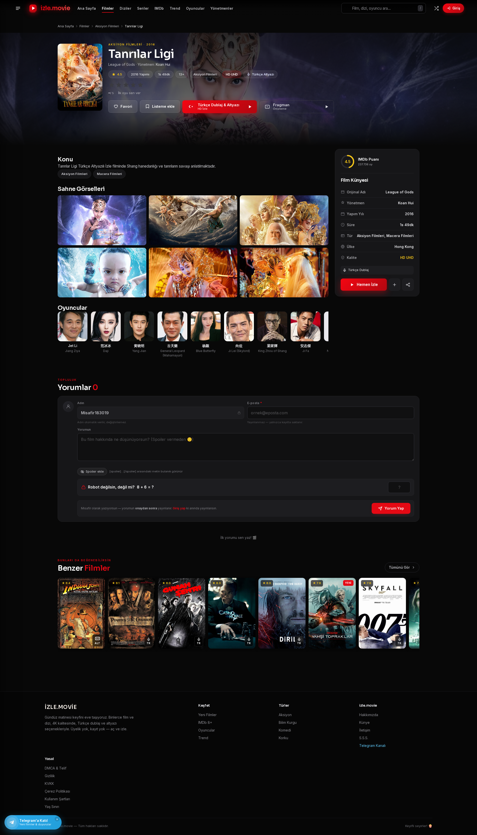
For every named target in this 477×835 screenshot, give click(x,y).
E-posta (254, 403)
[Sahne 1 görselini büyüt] (102, 220)
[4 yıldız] (133, 85)
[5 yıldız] (140, 85)
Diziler (125, 8)
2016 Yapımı (140, 74)
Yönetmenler (221, 8)
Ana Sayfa (87, 8)
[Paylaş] (408, 284)
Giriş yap (179, 508)
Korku (283, 738)
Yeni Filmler (207, 715)
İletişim (364, 730)
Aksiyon (285, 715)
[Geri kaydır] (61, 246)
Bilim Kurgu (288, 722)
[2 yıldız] (119, 85)
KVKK (49, 783)
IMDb (159, 8)
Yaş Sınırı (52, 806)
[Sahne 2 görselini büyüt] (193, 220)
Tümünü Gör (399, 567)
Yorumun (84, 429)
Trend (175, 8)
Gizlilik (50, 776)
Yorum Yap (394, 508)
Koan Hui (163, 64)
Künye (364, 722)
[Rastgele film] (436, 8)
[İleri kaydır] (325, 246)
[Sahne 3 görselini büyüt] (284, 220)
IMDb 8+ (205, 722)
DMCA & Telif (55, 768)
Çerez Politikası (57, 791)
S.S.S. (363, 738)
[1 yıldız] (111, 85)
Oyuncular (195, 8)
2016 (409, 214)
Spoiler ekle (95, 471)
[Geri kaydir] (64, 613)
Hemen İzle (367, 284)
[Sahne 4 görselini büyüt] (102, 273)
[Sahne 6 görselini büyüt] (284, 273)
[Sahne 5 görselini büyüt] (193, 273)
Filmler (108, 8)
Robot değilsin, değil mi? (121, 487)
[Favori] (122, 106)
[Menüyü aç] (18, 8)
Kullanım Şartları (57, 799)
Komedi (285, 730)
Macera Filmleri (109, 174)
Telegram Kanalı (372, 745)
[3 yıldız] (126, 85)
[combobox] (383, 8)
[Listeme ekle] (160, 106)
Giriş (456, 8)
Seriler (143, 8)
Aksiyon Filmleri (205, 74)
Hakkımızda (368, 715)
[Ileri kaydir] (412, 613)
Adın (80, 403)
